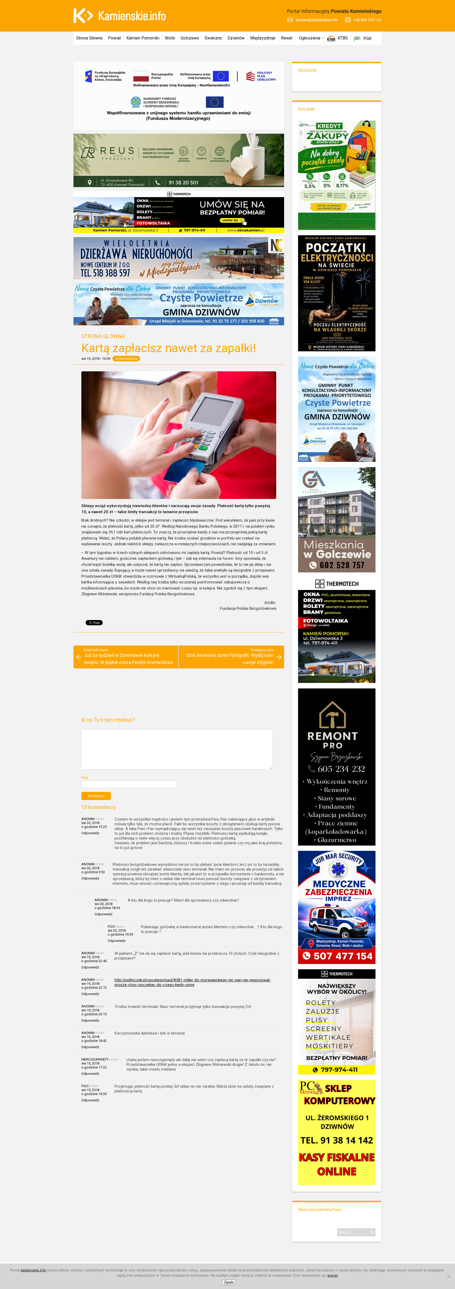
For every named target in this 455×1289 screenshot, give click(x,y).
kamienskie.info (33, 1270)
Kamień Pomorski (142, 38)
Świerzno (213, 38)
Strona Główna (89, 38)
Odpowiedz (90, 833)
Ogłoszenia (309, 38)
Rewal (286, 38)
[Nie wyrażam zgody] (448, 1276)
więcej (332, 1275)
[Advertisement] (178, 695)
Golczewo (190, 38)
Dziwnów (236, 38)
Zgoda (229, 1282)
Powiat (114, 38)
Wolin (170, 38)
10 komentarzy (126, 359)
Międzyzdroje (262, 38)
